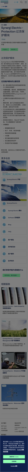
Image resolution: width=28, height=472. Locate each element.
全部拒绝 (14, 461)
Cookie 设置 (14, 466)
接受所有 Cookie (14, 456)
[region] (14, 453)
